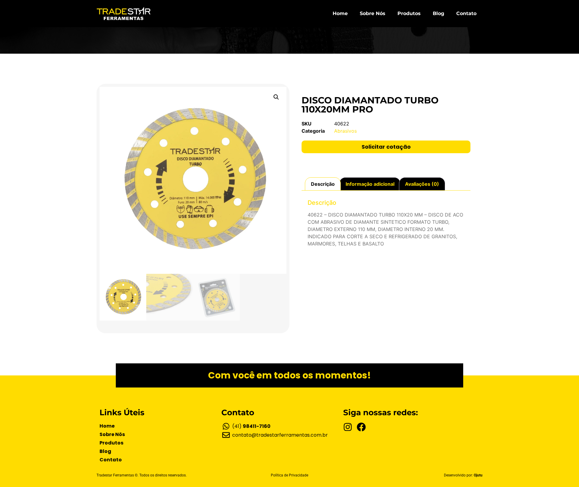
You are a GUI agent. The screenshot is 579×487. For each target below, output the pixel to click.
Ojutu (478, 475)
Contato (466, 13)
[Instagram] (347, 427)
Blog (438, 13)
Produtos (409, 13)
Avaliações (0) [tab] (422, 184)
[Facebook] (361, 427)
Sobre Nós (372, 13)
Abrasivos (345, 131)
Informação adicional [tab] (370, 184)
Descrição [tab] (323, 184)
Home (340, 13)
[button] (276, 97)
